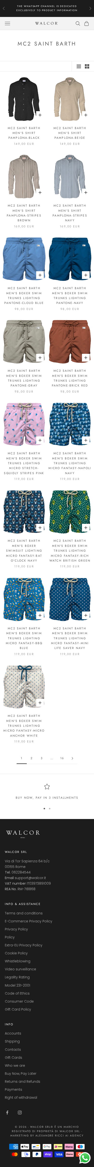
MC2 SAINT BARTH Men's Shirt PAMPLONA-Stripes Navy (70, 213)
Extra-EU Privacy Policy (23, 945)
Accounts (13, 1033)
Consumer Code (19, 1001)
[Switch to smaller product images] (87, 66)
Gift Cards (13, 1057)
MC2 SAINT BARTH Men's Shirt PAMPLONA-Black (24, 133)
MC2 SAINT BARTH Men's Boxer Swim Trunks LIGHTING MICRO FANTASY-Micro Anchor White (24, 726)
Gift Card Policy (18, 1009)
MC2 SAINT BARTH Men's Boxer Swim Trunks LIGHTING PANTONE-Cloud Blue (24, 295)
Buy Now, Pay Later (20, 1073)
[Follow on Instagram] (19, 1112)
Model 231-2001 (17, 985)
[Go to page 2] (72, 758)
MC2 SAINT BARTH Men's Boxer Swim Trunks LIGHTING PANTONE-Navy (70, 295)
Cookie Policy (16, 953)
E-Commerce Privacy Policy (28, 921)
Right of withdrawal (21, 1097)
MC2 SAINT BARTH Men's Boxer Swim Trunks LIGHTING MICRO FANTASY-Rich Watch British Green (69, 551)
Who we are (15, 1065)
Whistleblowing (17, 961)
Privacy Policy (16, 929)
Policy (10, 937)
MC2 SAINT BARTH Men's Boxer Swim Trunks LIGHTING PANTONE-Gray (24, 378)
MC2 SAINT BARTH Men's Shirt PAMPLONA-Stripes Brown (24, 213)
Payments (13, 1089)
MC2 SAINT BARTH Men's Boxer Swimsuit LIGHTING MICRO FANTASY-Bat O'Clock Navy (24, 551)
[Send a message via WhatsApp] (85, 1158)
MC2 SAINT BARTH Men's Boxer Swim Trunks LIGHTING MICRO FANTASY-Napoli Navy (69, 463)
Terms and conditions (24, 913)
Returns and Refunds (22, 1081)
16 (62, 758)
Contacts (13, 1049)
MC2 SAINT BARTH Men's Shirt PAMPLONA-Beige (70, 133)
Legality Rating (17, 977)
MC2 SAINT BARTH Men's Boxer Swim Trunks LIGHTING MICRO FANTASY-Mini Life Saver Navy (70, 638)
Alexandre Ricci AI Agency (59, 1135)
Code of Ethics (17, 993)
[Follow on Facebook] (7, 1112)
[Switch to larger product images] (79, 66)
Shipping (12, 1041)
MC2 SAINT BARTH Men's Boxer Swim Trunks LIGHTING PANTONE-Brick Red (70, 378)
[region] (47, 792)
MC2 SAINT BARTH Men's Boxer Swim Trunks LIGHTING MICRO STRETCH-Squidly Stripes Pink (24, 463)
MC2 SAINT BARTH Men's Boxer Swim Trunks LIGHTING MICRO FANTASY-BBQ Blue (24, 638)
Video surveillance (20, 969)
